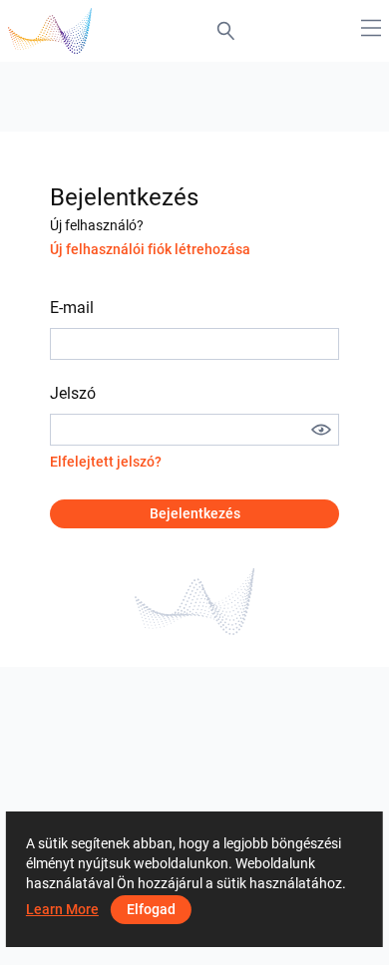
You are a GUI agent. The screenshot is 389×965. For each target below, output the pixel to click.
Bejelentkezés (195, 513)
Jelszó (73, 393)
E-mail (72, 307)
